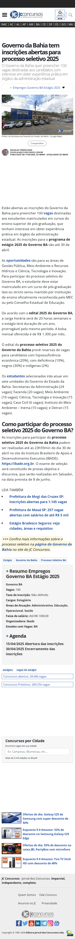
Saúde (28, 611)
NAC (4, 24)
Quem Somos (27, 895)
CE (44, 24)
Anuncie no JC (27, 903)
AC (11, 24)
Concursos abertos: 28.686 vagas (25, 676)
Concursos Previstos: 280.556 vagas (26, 684)
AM (31, 24)
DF (50, 24)
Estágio (7, 560)
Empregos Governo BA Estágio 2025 (35, 88)
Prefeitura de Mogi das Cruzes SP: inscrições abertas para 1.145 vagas (38, 499)
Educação (61, 605)
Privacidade (49, 903)
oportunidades (18, 260)
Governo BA (14, 584)
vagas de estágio (26, 670)
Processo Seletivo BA (53, 560)
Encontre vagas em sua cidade (21, 745)
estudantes (16, 376)
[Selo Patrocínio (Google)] (60, 14)
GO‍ (63, 24)
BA (38, 24)
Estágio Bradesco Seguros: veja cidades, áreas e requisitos (34, 526)
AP (24, 24)
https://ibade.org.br (18, 463)
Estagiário (24, 600)
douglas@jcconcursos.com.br (26, 152)
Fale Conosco (48, 895)
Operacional (14, 611)
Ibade (30, 621)
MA (71, 24)
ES (56, 24)
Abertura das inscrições (34, 643)
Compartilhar (37, 143)
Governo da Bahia (26, 560)
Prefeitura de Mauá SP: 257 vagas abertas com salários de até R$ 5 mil (39, 512)
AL (18, 24)
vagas (48, 213)
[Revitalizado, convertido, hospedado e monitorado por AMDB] (70, 933)
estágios (8, 670)
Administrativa (42, 605)
